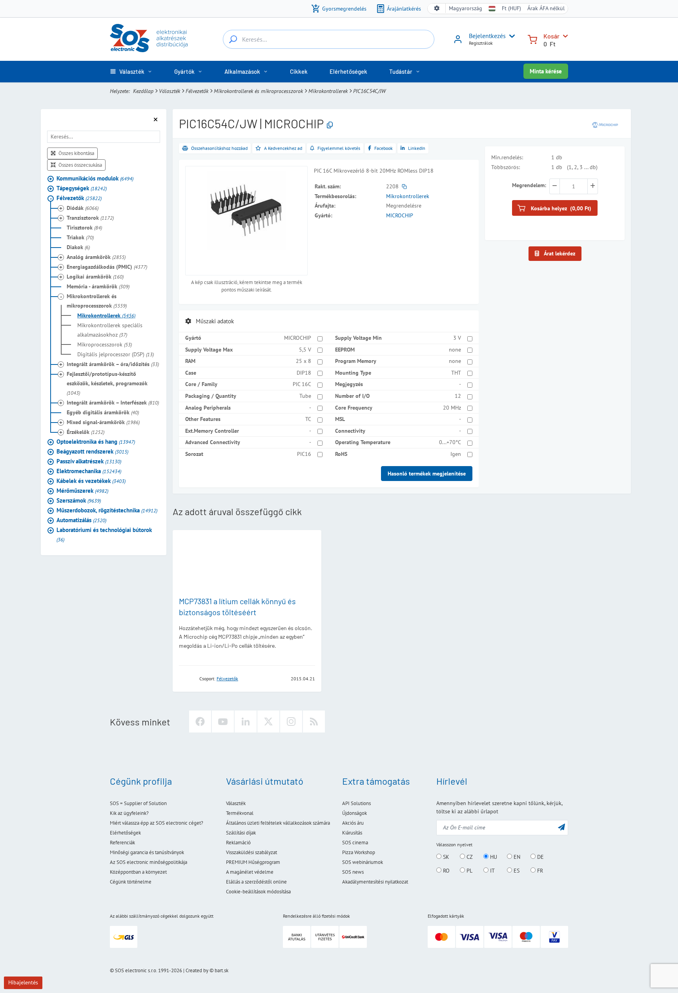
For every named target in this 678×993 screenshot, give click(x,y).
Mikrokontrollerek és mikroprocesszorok (258, 91)
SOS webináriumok (362, 862)
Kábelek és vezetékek (91, 481)
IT (491, 870)
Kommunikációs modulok (94, 178)
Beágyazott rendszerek (92, 451)
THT (456, 372)
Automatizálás (81, 520)
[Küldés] (561, 827)
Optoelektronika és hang (95, 441)
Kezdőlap (143, 91)
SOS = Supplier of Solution (138, 803)
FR (539, 870)
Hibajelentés (23, 982)
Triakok (80, 237)
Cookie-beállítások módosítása (258, 891)
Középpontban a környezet (138, 872)
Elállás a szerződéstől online (256, 881)
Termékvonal (239, 813)
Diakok (78, 247)
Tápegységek (81, 188)
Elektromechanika (88, 471)
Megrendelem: (529, 185)
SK (445, 856)
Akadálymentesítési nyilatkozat (375, 881)
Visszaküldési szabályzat (251, 852)
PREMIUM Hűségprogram (253, 862)
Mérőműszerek (82, 490)
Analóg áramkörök (96, 257)
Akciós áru (353, 823)
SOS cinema (355, 842)
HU (492, 856)
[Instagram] (291, 721)
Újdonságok (354, 813)
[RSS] (314, 721)
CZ (469, 856)
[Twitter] (268, 721)
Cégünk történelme (130, 881)
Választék (169, 91)
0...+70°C (450, 442)
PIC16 (304, 453)
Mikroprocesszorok (104, 344)
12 (458, 395)
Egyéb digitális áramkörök (103, 412)
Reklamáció (238, 842)
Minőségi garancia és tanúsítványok (147, 852)
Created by (197, 970)
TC (308, 419)
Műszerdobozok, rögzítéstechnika (106, 510)
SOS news (353, 872)
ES (515, 870)
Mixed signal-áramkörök (103, 422)
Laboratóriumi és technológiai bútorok (104, 534)
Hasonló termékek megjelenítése (427, 473)
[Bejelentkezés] (458, 42)
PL (468, 870)
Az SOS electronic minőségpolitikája (148, 862)
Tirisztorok (84, 227)
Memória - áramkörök (98, 286)
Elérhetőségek (125, 832)
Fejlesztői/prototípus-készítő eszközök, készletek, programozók (107, 383)
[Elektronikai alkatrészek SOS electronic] (149, 38)
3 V (457, 337)
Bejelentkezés (487, 36)
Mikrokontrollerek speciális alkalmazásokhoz (109, 330)
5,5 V (305, 349)
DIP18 (304, 372)
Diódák (82, 207)
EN (516, 856)
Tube (305, 395)
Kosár (551, 36)
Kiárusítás (352, 832)
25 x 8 (303, 360)
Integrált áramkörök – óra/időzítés (113, 364)
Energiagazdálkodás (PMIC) (107, 266)
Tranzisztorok (90, 217)
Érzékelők (85, 431)
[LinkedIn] (246, 721)
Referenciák (122, 842)
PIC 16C (302, 384)
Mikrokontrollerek (328, 91)
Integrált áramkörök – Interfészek (113, 402)
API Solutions (356, 803)
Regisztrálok (481, 43)
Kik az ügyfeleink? (129, 813)
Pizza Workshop (358, 852)
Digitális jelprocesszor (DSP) (115, 354)
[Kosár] (532, 39)
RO (445, 870)
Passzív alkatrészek (88, 461)
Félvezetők (197, 91)
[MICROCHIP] (605, 124)
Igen (455, 453)
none (455, 349)
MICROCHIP (399, 215)
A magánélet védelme (249, 872)
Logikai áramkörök (95, 276)
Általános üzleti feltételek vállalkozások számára (278, 823)
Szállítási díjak (241, 832)
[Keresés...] (233, 39)
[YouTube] (223, 721)
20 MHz (452, 407)
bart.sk (221, 970)
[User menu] (510, 36)
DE (540, 856)
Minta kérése (546, 71)
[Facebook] (200, 721)
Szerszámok (78, 500)
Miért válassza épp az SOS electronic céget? (156, 823)
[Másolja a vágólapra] (330, 125)
